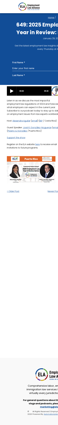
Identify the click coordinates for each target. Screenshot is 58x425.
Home (51, 17)
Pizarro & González (17, 130)
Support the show (16, 137)
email (34, 120)
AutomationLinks (51, 414)
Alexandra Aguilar (21, 120)
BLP (41, 120)
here (37, 144)
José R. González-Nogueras (37, 127)
